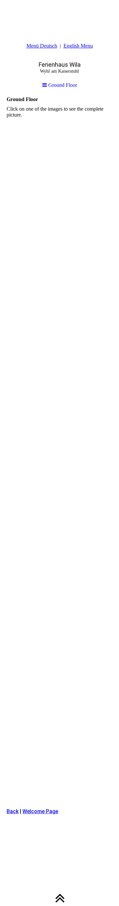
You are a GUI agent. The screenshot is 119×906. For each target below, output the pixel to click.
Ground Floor (62, 85)
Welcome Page (40, 811)
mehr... (14, 792)
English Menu (78, 46)
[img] (59, 16)
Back (13, 811)
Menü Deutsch (41, 46)
